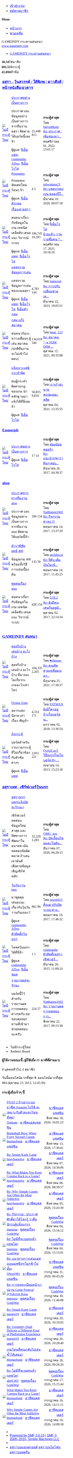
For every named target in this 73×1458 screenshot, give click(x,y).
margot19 (13, 1314)
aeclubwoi (56, 555)
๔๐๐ (6, 483)
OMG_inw (50, 833)
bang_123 (56, 332)
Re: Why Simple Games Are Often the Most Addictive (22, 1195)
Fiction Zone (19, 703)
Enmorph (10, 430)
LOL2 (54, 597)
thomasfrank (15, 1141)
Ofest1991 (13, 1274)
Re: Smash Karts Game (22, 1154)
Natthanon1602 (53, 512)
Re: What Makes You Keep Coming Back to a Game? (24, 1174)
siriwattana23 (51, 184)
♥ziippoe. (56, 660)
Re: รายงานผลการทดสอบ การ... (53, 1011)
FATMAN (56, 704)
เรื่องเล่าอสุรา (20, 209)
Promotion (18, 173)
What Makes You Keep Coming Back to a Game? (23, 1391)
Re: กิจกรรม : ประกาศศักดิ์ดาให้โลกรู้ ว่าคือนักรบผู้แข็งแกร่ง (22, 1219)
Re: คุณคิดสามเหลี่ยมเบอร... (52, 670)
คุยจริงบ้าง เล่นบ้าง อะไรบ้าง (20, 651)
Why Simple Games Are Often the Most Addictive (23, 1411)
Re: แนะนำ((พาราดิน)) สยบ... (53, 458)
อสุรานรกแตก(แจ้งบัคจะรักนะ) (19, 802)
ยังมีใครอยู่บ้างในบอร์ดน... (51, 714)
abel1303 (12, 1380)
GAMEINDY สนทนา (19, 636)
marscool (55, 281)
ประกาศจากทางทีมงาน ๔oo (20, 498)
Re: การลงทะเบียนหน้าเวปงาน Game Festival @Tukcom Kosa (24, 1289)
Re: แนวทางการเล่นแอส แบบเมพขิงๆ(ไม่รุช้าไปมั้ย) (24, 1263)
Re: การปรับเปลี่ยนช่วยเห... (51, 291)
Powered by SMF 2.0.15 (27, 1435)
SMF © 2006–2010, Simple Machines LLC (35, 1437)
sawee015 (56, 899)
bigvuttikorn (51, 127)
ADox (15, 163)
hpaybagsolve (15, 1159)
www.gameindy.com (15, 46)
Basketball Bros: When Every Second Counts (21, 1135)
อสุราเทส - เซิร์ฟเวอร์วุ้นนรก (25, 787)
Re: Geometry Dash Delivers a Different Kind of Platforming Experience (23, 1330)
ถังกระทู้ (17, 734)
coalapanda (18, 159)
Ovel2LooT (50, 750)
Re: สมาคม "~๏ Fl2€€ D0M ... (51, 342)
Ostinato (12, 1122)
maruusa (12, 1229)
